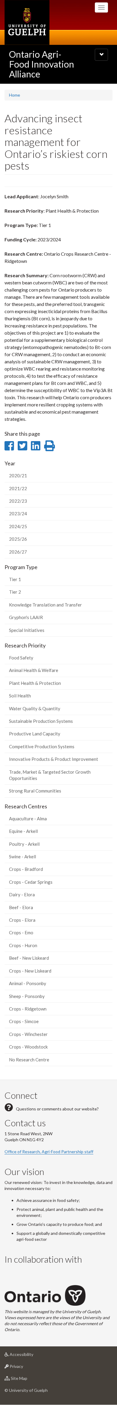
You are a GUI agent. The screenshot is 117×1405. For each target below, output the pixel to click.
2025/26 (18, 539)
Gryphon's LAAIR (26, 617)
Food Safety (21, 657)
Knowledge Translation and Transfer (45, 604)
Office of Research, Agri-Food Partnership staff (48, 1151)
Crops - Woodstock (28, 1046)
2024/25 (18, 526)
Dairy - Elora (22, 894)
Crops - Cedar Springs (30, 882)
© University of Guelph (26, 1390)
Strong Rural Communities (35, 790)
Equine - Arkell (23, 831)
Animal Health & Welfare (33, 670)
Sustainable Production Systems (41, 721)
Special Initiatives (26, 630)
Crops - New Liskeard (30, 970)
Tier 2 (15, 592)
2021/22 (18, 488)
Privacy (25, 1367)
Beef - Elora (21, 907)
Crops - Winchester (28, 1034)
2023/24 (18, 513)
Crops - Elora (22, 920)
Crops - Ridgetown (27, 1008)
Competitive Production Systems (41, 746)
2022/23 (18, 501)
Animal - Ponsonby (27, 983)
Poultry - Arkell (24, 844)
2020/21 (18, 475)
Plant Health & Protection (35, 683)
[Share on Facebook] (9, 445)
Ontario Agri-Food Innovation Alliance (41, 64)
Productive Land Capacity (34, 733)
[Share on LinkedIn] (35, 445)
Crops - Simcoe (24, 1021)
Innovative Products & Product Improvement (53, 759)
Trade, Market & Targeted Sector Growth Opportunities (50, 775)
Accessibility (30, 1355)
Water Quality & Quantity (34, 708)
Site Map (28, 1379)
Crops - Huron (23, 945)
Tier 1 (15, 579)
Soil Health (20, 695)
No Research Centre (29, 1059)
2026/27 (18, 551)
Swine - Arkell (22, 856)
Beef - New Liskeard (29, 958)
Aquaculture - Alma (28, 818)
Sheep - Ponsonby (27, 996)
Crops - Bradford (26, 869)
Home (14, 94)
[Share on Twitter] (22, 445)
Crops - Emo (21, 932)
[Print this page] (49, 445)
